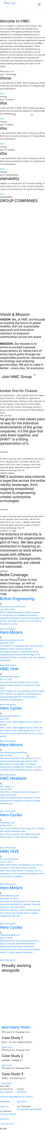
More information (8, 628)
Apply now (10, 382)
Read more (7, 1047)
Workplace (22, 1092)
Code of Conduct (25, 1096)
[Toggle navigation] (39, 4)
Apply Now (22, 1101)
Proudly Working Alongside (29, 1109)
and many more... (17, 1027)
